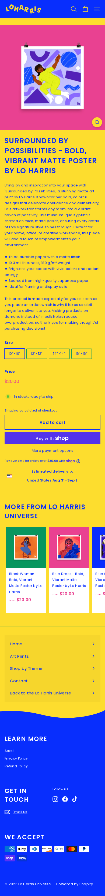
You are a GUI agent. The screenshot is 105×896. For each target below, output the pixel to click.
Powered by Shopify (74, 884)
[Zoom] (97, 122)
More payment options (53, 450)
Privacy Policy (16, 758)
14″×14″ (59, 353)
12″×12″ (37, 353)
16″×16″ (82, 353)
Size (9, 342)
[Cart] (85, 9)
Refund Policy (16, 766)
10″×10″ (14, 353)
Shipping (12, 410)
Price (10, 371)
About (10, 750)
